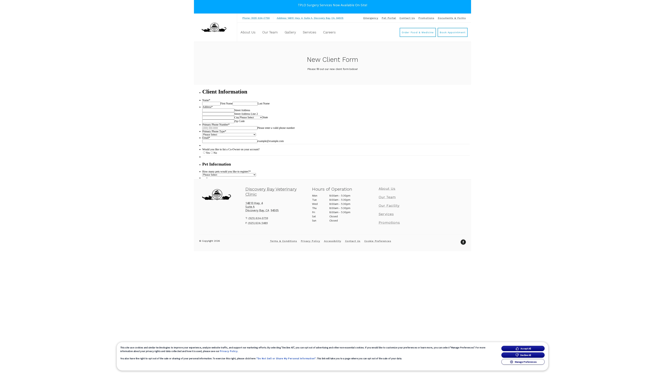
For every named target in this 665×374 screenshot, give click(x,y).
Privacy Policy (229, 351)
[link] (216, 27)
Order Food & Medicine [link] (418, 32)
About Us (248, 32)
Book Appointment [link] (453, 32)
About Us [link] (387, 188)
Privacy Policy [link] (310, 241)
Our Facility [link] (389, 205)
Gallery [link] (290, 32)
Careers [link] (329, 32)
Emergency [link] (370, 18)
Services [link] (309, 32)
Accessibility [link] (332, 241)
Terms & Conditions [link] (283, 241)
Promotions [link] (426, 18)
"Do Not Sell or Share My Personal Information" (286, 358)
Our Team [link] (270, 32)
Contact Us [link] (407, 18)
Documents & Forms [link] (452, 18)
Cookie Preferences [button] (377, 241)
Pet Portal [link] (389, 18)
